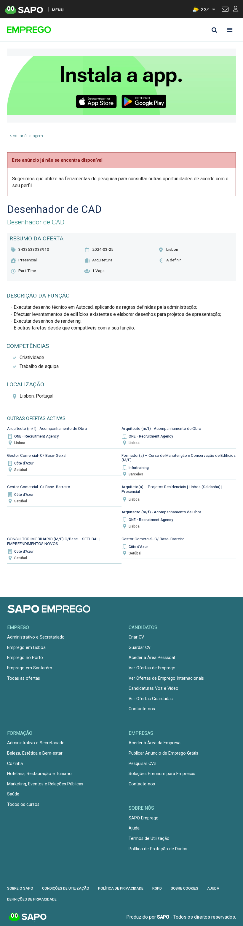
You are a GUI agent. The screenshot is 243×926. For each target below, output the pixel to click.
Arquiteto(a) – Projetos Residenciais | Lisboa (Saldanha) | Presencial (172, 489)
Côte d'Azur (23, 463)
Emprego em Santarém (29, 668)
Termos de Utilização (149, 838)
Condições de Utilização (65, 888)
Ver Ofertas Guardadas (151, 698)
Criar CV (136, 637)
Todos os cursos (23, 804)
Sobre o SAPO (20, 888)
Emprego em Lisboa (26, 647)
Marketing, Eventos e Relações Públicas (45, 784)
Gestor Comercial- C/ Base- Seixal (36, 455)
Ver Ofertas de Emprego (152, 668)
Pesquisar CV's (142, 763)
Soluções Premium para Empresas (162, 773)
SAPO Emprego (144, 818)
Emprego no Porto (25, 657)
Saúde (13, 794)
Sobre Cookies (184, 888)
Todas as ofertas (23, 678)
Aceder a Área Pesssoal (152, 657)
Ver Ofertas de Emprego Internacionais (166, 678)
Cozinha (15, 763)
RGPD (157, 888)
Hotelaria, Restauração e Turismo (39, 773)
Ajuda (134, 828)
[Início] (49, 30)
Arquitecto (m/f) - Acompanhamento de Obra (47, 428)
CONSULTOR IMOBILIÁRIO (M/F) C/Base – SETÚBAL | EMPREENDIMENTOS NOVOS (53, 541)
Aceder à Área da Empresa (154, 742)
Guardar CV (140, 647)
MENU (57, 9)
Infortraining (139, 468)
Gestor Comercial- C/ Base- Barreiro (38, 486)
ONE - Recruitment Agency (36, 436)
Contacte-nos (142, 708)
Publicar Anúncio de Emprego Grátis (163, 753)
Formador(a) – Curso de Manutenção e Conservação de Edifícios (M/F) (179, 457)
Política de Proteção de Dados (158, 848)
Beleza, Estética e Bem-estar (35, 753)
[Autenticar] (225, 10)
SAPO (28, 917)
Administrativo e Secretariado (36, 637)
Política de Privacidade (120, 888)
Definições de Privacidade (32, 899)
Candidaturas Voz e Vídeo (153, 688)
